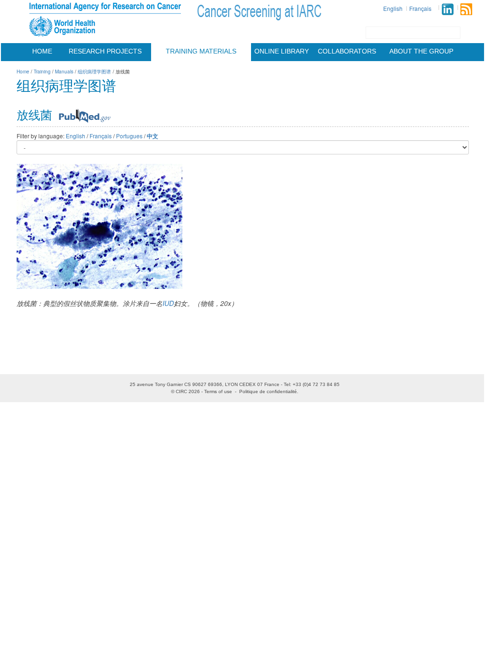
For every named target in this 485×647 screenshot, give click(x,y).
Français (420, 8)
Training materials (201, 51)
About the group (421, 51)
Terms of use (218, 391)
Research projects (105, 51)
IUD (168, 303)
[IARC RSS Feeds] (466, 9)
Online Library (281, 51)
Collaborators (347, 51)
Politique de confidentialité (268, 391)
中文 (152, 136)
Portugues (129, 136)
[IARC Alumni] (447, 9)
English (393, 8)
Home (42, 51)
